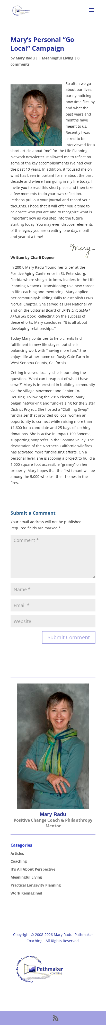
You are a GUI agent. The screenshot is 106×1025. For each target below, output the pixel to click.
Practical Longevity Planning (36, 885)
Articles (17, 853)
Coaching (19, 861)
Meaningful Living (57, 58)
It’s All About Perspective (33, 869)
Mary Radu (25, 58)
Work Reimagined (26, 893)
